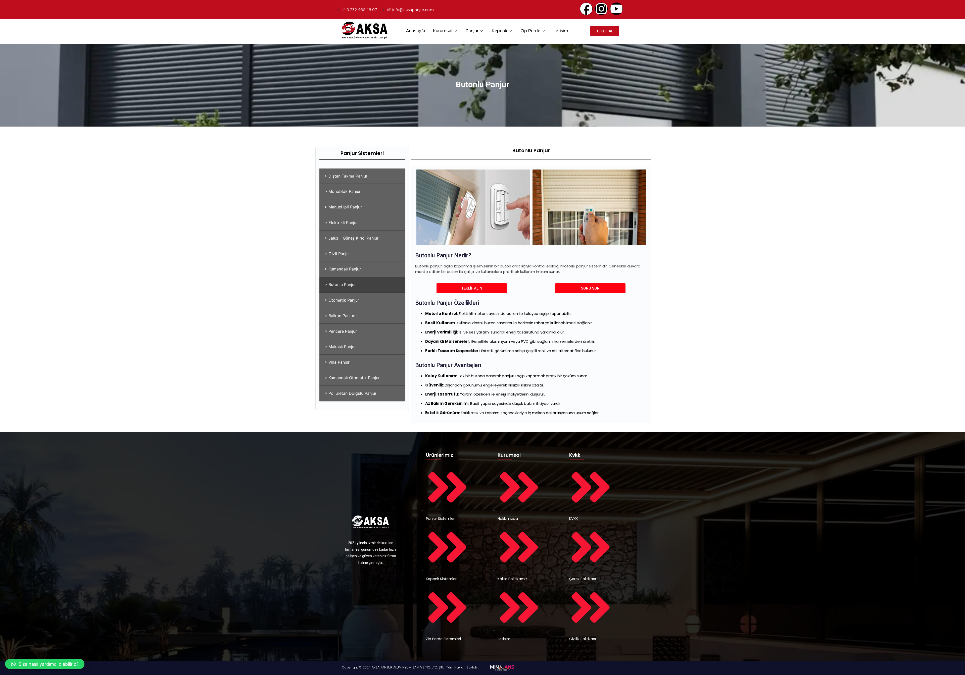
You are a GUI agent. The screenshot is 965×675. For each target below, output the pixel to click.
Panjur (471, 30)
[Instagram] (601, 9)
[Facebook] (586, 9)
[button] (44, 664)
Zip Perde (530, 30)
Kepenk (499, 30)
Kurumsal (442, 30)
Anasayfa (415, 30)
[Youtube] (616, 9)
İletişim (560, 30)
